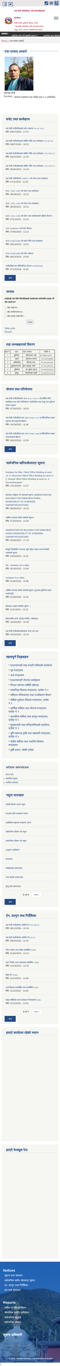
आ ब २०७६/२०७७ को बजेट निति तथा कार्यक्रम (24, 241)
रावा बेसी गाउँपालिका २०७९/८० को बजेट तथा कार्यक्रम (27, 178)
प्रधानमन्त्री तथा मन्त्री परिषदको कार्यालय (31, 665)
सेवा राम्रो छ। (12, 307)
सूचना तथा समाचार (13, 1275)
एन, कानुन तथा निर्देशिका (16, 1285)
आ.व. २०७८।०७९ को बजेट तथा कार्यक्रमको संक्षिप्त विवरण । (30, 216)
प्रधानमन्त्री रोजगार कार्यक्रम (25, 680)
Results (8, 332)
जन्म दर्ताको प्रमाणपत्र (14, 877)
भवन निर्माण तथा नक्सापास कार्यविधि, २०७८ (22, 962)
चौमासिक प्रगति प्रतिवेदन (16, 1312)
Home (4, 41)
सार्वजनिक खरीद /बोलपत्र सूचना (19, 1280)
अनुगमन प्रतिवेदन (13, 850)
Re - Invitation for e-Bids (17, 565)
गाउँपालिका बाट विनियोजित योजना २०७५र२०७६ (24, 266)
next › (37, 894)
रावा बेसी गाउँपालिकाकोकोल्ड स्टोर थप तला (22, 631)
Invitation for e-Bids (15, 577)
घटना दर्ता (9, 774)
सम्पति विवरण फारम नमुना (15, 804)
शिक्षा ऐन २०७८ (12, 975)
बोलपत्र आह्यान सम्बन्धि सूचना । (18, 606)
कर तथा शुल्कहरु (12, 1290)
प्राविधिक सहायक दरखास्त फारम (18, 822)
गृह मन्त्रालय (16, 670)
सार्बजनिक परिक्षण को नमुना (16, 831)
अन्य (10, 278)
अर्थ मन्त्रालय (17, 675)
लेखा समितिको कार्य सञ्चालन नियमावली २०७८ (23, 1000)
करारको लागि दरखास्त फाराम (17, 813)
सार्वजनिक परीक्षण (12, 1322)
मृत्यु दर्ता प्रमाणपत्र (13, 886)
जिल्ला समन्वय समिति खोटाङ (24, 685)
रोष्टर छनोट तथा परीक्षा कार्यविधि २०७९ (21, 950)
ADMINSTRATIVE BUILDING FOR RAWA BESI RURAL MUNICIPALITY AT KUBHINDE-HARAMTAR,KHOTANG (28, 533)
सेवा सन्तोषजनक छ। (15, 312)
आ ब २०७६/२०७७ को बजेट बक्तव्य (19, 253)
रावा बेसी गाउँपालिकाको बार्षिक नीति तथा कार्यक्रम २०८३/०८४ (29, 141)
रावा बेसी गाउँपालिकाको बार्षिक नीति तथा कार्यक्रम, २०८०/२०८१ (30, 166)
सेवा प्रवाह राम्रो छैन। (15, 316)
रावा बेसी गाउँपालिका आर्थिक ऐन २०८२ (20, 937)
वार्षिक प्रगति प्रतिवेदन (15, 1307)
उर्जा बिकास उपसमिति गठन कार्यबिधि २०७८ (22, 987)
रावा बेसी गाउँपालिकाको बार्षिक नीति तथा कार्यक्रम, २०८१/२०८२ (30, 153)
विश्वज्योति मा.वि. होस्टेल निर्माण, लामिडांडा (22, 618)
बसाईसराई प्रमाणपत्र (14, 868)
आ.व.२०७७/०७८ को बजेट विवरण (19, 228)
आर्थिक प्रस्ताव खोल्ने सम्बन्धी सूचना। (20, 517)
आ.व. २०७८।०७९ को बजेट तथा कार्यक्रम (22, 191)
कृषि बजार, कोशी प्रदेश (22, 749)
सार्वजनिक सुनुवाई (12, 1317)
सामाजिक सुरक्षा (11, 778)
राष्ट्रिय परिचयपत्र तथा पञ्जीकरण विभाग (30, 695)
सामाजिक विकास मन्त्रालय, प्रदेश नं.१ (29, 690)
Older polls (10, 328)
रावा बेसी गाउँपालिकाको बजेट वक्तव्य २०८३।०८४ (25, 128)
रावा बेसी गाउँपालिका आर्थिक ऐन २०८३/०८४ (22, 925)
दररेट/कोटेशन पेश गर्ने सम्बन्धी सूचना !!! (18, 35)
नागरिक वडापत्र (12, 782)
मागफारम (9, 859)
